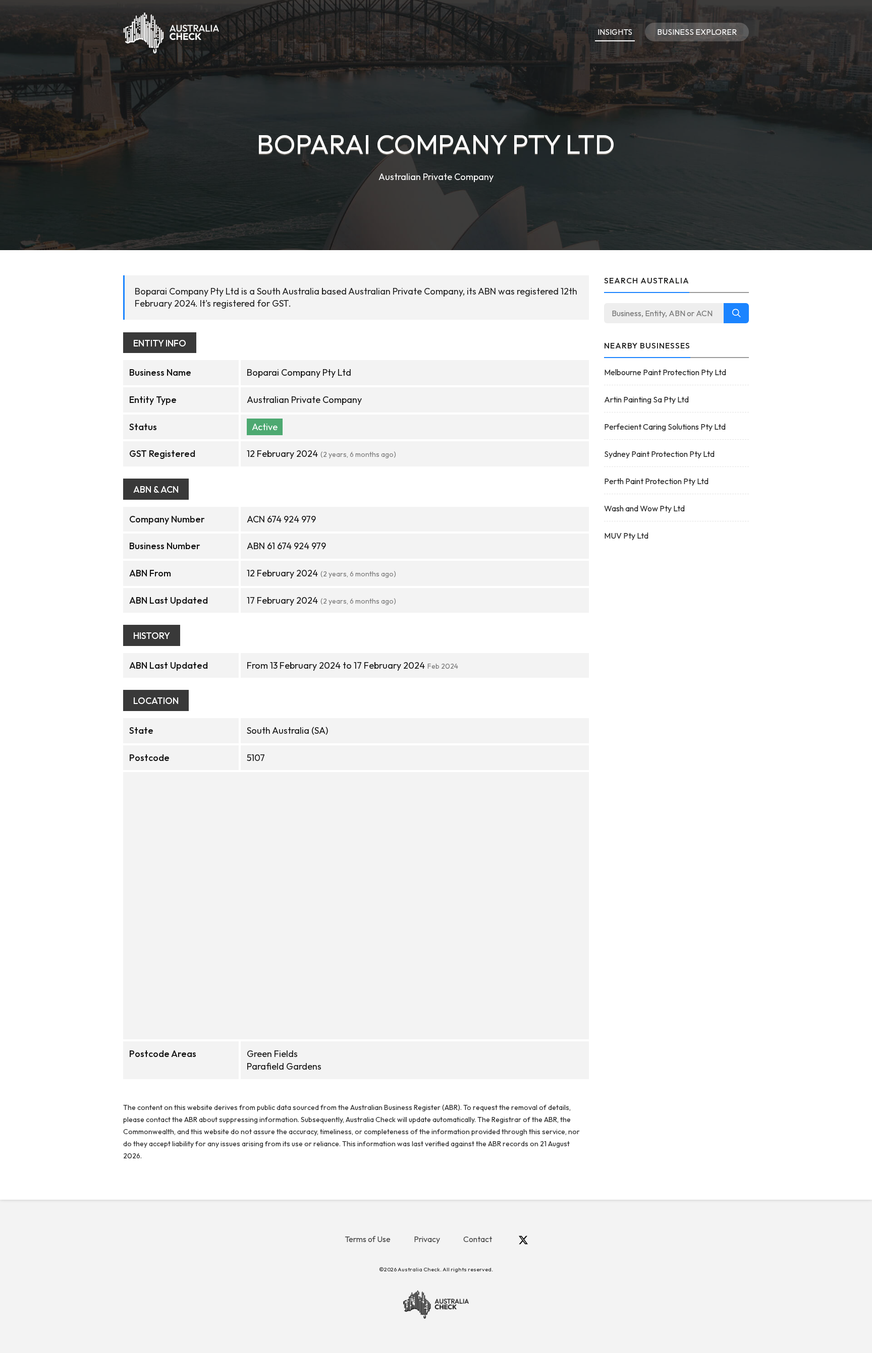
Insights (614, 32)
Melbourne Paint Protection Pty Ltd (665, 372)
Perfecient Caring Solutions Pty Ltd (665, 427)
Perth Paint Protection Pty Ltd (656, 481)
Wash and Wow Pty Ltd (644, 508)
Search (736, 313)
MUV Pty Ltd (626, 536)
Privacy (427, 1239)
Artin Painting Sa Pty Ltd (646, 399)
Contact (477, 1239)
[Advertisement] (676, 710)
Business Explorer (697, 32)
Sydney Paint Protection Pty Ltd (659, 454)
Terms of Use (368, 1239)
